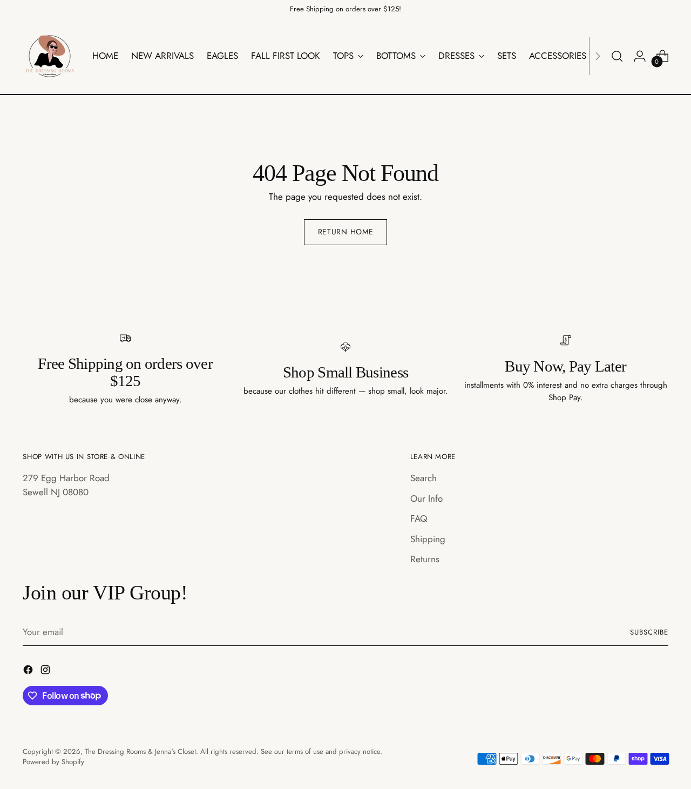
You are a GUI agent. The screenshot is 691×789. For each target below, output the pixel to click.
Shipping (427, 538)
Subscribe (649, 632)
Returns (424, 558)
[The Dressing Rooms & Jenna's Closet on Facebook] (29, 671)
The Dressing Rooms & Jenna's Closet (140, 751)
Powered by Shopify (53, 762)
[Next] (598, 56)
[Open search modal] (617, 56)
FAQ (418, 518)
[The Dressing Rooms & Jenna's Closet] (50, 56)
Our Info (426, 498)
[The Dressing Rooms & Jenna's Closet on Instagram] (46, 671)
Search (423, 477)
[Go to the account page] (640, 56)
